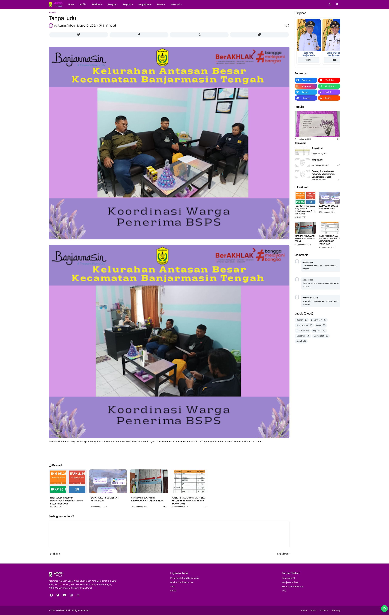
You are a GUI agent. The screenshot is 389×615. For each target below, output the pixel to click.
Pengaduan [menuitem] (144, 4)
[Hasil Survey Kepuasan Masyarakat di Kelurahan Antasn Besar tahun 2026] (68, 482)
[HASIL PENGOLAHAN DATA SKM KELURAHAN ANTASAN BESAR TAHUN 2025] (189, 482)
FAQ (284, 590)
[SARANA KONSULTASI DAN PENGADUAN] (108, 482)
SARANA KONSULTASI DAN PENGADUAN (105, 499)
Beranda (52, 13)
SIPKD (173, 590)
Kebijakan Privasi (290, 582)
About (313, 610)
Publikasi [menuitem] (96, 4)
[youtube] (64, 595)
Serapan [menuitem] (112, 4)
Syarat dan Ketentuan (292, 586)
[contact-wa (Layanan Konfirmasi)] (384, 608)
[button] (330, 4)
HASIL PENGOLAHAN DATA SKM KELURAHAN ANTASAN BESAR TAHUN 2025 (189, 500)
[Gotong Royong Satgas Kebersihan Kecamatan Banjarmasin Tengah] (302, 174)
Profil (308, 60)
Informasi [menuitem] (175, 4)
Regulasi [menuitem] (127, 4)
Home (304, 610)
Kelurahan (303, 336)
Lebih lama (282, 553)
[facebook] (51, 595)
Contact (324, 610)
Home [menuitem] (71, 4)
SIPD (172, 586)
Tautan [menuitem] (160, 4)
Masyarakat (321, 336)
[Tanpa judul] (317, 124)
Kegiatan (319, 330)
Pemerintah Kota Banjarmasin (184, 578)
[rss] (78, 595)
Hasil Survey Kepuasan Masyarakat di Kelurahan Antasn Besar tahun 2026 (66, 500)
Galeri (321, 325)
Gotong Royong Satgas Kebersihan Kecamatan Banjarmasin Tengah (323, 174)
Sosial (301, 341)
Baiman (301, 320)
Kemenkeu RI (288, 578)
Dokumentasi (304, 325)
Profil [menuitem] (82, 4)
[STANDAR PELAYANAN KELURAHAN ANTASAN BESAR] (149, 482)
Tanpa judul (300, 143)
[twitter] (57, 595)
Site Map (336, 610)
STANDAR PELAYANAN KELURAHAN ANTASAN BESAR (147, 499)
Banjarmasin (318, 320)
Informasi (302, 330)
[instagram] (71, 595)
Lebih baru (55, 553)
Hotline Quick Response (181, 582)
